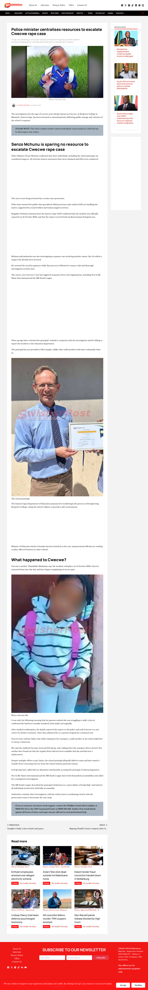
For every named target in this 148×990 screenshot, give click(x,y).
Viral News (18, 13)
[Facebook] (122, 5)
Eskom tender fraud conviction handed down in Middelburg (87, 875)
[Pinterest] (139, 5)
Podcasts (119, 13)
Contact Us (82, 5)
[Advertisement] (57, 179)
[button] (11, 13)
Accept (123, 985)
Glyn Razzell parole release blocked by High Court (87, 919)
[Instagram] (129, 5)
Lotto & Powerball (32, 13)
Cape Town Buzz (67, 13)
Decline (138, 985)
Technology (100, 13)
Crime (15, 883)
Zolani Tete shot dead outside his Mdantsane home (55, 875)
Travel (90, 13)
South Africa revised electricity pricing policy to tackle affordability (126, 85)
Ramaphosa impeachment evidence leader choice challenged (125, 52)
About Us (33, 5)
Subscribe (101, 958)
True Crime (55, 13)
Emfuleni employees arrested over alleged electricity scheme (22, 875)
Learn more (58, 986)
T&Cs (71, 5)
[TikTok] (132, 5)
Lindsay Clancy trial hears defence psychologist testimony (25, 919)
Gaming (110, 13)
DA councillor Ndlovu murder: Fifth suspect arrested (54, 919)
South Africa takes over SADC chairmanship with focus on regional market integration (125, 118)
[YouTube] (143, 5)
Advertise (45, 5)
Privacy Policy (59, 5)
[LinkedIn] (136, 5)
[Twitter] (126, 5)
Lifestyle (79, 13)
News (7, 13)
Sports (45, 13)
